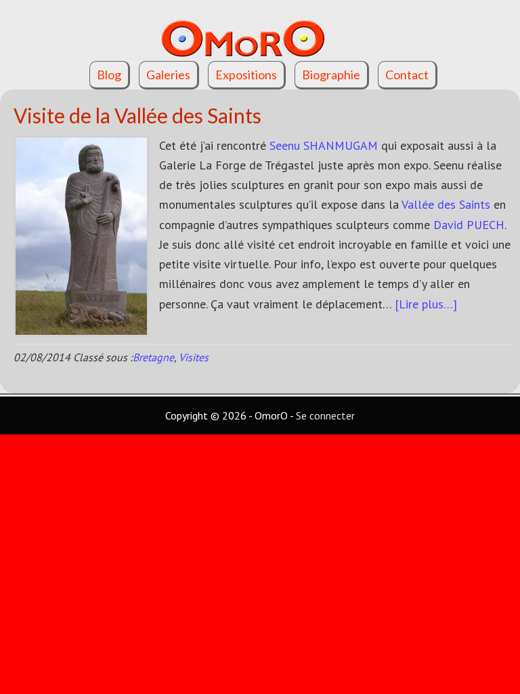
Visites (194, 357)
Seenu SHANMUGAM (323, 145)
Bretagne (153, 357)
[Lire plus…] (426, 304)
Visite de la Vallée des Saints (137, 115)
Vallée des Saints (446, 204)
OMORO (260, 30)
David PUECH (468, 224)
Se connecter (325, 415)
